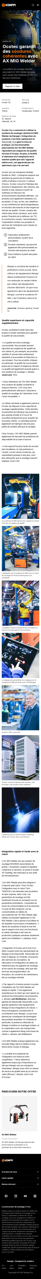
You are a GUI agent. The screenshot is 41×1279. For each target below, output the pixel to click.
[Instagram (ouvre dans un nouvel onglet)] (35, 1196)
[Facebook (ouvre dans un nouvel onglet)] (6, 1196)
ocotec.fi (25, 102)
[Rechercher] (33, 5)
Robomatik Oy (8, 142)
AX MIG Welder (9, 1134)
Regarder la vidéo (12, 86)
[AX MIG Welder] (19, 1113)
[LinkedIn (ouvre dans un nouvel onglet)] (15, 1196)
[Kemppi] (9, 5)
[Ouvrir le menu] (38, 5)
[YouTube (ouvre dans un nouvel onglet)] (25, 1196)
